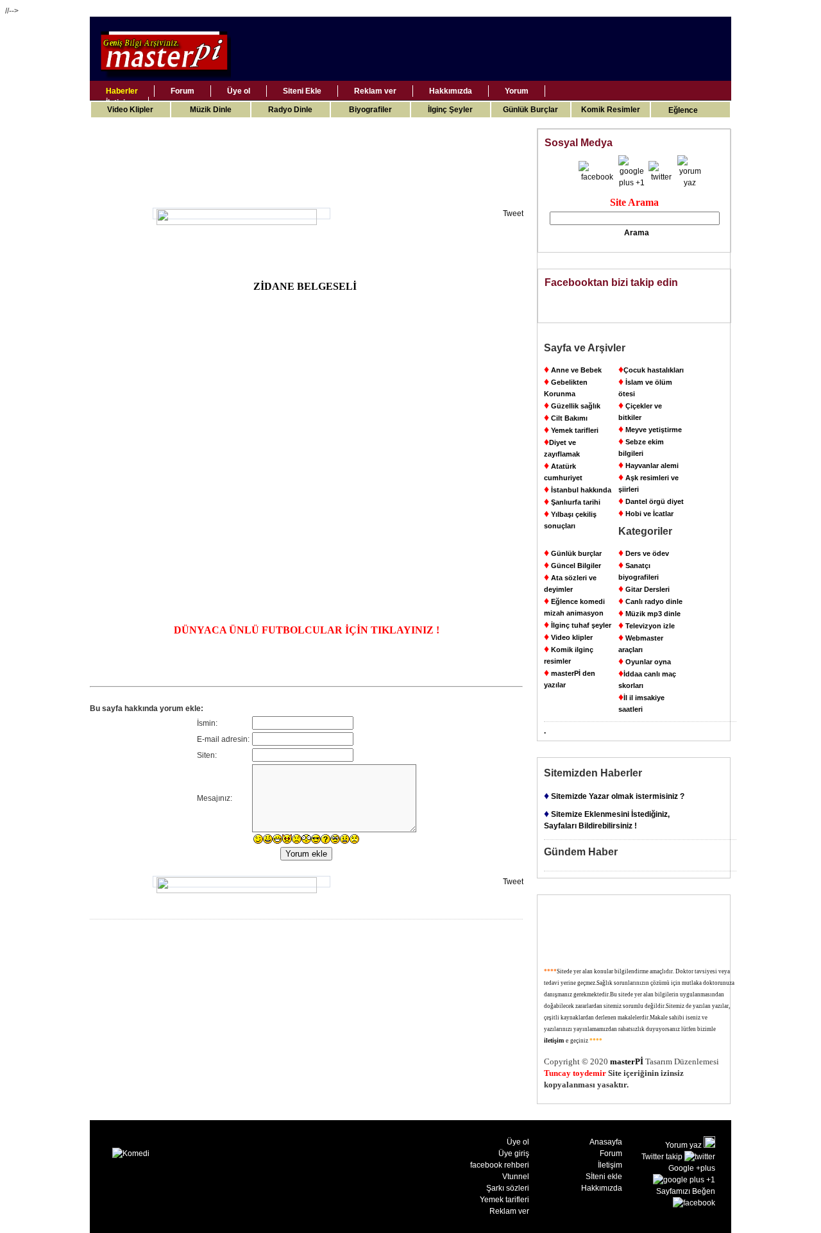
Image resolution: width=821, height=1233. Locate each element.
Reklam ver (375, 91)
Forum (182, 91)
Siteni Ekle (302, 91)
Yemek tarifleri (571, 430)
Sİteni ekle (604, 1176)
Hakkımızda (450, 91)
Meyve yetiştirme (650, 429)
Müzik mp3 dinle (649, 613)
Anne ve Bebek (573, 370)
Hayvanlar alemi (648, 465)
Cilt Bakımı (566, 418)
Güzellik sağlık (572, 406)
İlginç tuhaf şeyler (577, 625)
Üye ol (238, 91)
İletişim (610, 1165)
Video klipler (568, 637)
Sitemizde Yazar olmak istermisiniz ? (614, 796)
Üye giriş (513, 1153)
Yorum (517, 91)
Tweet (513, 213)
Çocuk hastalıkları (651, 370)
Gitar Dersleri (644, 589)
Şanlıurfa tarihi (572, 502)
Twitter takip (662, 1156)
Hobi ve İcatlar (645, 513)
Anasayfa (605, 1141)
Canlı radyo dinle (650, 601)
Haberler (122, 91)
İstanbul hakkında (577, 490)
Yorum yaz (684, 1145)
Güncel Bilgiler (572, 565)
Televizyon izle (646, 626)
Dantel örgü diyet (651, 501)
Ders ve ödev (643, 553)
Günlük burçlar (573, 553)
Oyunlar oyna (644, 662)
